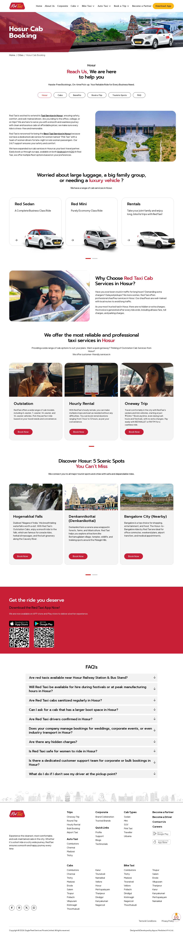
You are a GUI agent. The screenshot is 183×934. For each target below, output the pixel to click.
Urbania (127, 836)
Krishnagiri (72, 904)
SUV (126, 824)
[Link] (19, 625)
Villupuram (72, 901)
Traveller (128, 832)
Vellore (98, 881)
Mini (126, 820)
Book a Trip (97, 95)
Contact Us (159, 821)
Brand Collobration (104, 816)
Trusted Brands (103, 820)
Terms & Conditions (147, 921)
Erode (70, 885)
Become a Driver (162, 816)
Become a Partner (163, 812)
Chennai (71, 847)
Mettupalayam (102, 889)
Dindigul (99, 897)
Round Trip (72, 820)
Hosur (44, 95)
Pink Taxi (128, 828)
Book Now (23, 431)
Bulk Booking (73, 828)
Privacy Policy (168, 921)
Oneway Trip (73, 816)
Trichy (70, 855)
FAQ (139, 95)
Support (99, 836)
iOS (72, 151)
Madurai (71, 851)
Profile (98, 832)
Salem (70, 889)
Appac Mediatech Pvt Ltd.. (163, 930)
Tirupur (70, 893)
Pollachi (70, 897)
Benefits (77, 95)
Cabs (60, 95)
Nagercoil (100, 904)
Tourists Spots (120, 95)
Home (12, 55)
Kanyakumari (101, 901)
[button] (88, 258)
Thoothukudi (73, 908)
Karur (98, 870)
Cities (20, 55)
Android (61, 151)
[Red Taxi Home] (17, 6)
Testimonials (101, 843)
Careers (157, 826)
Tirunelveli (100, 873)
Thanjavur (100, 893)
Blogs (98, 840)
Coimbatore (73, 843)
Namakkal (100, 877)
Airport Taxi (72, 832)
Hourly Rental (73, 824)
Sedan (127, 816)
